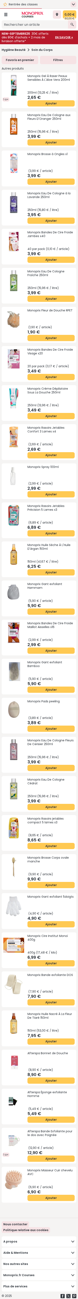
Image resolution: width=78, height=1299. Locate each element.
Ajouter (51, 103)
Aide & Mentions (15, 1253)
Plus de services (15, 1286)
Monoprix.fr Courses (19, 1275)
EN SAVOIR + (64, 37)
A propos (10, 1241)
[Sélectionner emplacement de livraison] (57, 14)
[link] (26, 1230)
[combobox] (35, 24)
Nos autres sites (15, 1264)
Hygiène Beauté (14, 50)
